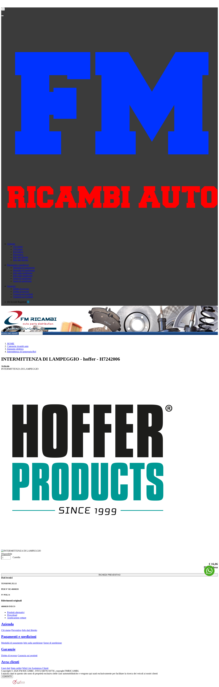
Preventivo (18, 252)
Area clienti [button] (10, 662)
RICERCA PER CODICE (31, 333)
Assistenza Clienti (40, 668)
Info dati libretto (20, 257)
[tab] (109, 624)
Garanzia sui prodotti (23, 294)
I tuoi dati (5, 668)
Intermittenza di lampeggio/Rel (21, 351)
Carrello (16, 557)
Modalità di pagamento (24, 267)
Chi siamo (18, 246)
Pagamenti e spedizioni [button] (18, 265)
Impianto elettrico (15, 349)
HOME (10, 343)
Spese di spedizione (22, 278)
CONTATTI (7, 676)
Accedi (13, 302)
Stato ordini (16, 668)
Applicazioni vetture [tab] (16, 617)
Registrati (22, 302)
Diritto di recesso (21, 289)
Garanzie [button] (11, 286)
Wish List (26, 668)
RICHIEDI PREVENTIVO (109, 575)
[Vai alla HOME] (29, 331)
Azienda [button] (11, 244)
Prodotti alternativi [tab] (15, 612)
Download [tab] (12, 615)
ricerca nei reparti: (9, 333)
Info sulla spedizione (22, 273)
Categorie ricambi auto (17, 346)
